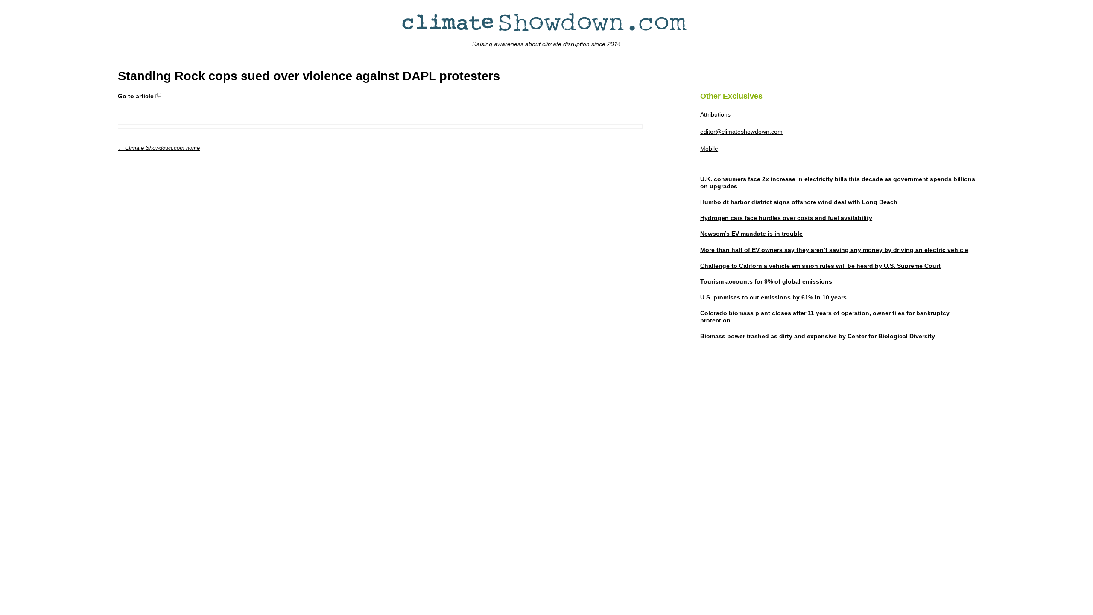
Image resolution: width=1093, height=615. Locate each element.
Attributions (715, 114)
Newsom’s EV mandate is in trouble (751, 233)
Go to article (136, 96)
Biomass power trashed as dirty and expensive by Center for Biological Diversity (817, 336)
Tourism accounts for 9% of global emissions (766, 281)
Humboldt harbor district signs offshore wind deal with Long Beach (798, 202)
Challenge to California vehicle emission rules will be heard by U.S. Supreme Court (820, 265)
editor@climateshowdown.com (741, 131)
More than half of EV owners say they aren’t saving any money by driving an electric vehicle (834, 249)
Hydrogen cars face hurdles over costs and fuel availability (786, 217)
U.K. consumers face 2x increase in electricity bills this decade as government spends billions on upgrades (837, 183)
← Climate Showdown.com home (159, 148)
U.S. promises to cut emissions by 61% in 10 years (773, 297)
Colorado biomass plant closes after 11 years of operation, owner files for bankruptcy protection (825, 317)
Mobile (709, 148)
